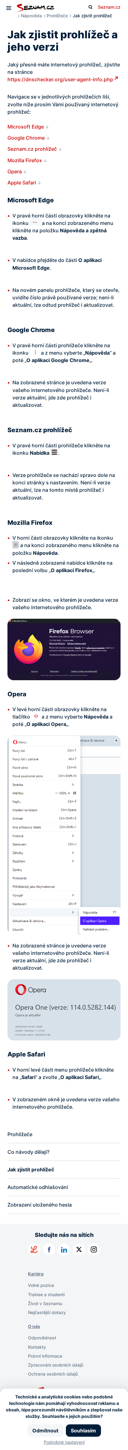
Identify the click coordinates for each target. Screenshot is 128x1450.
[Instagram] (94, 1249)
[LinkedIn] (64, 1249)
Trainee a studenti (46, 1294)
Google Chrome (26, 138)
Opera (14, 171)
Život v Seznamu (45, 1303)
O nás (34, 1326)
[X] (79, 1249)
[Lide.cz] (34, 1249)
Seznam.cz (109, 7)
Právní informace (45, 1356)
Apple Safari (21, 182)
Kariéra (35, 1273)
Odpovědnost (42, 1337)
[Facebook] (49, 1249)
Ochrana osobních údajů (53, 1373)
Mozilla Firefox (24, 160)
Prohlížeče (57, 15)
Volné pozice (41, 1285)
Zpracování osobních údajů (55, 1365)
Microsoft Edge (25, 127)
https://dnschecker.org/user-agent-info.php (60, 79)
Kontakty (37, 1347)
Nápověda (31, 15)
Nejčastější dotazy (47, 1312)
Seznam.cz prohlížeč (32, 149)
